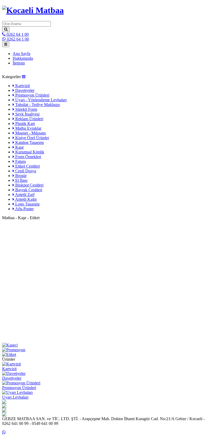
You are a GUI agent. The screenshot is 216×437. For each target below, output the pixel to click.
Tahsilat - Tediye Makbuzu (37, 104)
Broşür (20, 175)
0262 (17, 34)
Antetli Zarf (24, 194)
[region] (108, 281)
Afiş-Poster (24, 209)
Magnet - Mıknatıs (30, 133)
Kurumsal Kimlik (29, 152)
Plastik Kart (24, 123)
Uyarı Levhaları (15, 397)
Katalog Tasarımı (29, 142)
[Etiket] (108, 354)
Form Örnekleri (27, 156)
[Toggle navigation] (5, 44)
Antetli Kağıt (25, 199)
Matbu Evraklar (27, 128)
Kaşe (19, 147)
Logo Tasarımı (27, 204)
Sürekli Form (25, 109)
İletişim (19, 63)
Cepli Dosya (25, 171)
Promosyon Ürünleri (31, 95)
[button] (24, 76)
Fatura (20, 161)
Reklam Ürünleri (28, 119)
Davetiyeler (24, 90)
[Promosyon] (108, 350)
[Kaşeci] (108, 345)
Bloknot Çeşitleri (28, 185)
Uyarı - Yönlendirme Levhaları (40, 100)
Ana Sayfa (21, 53)
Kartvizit (22, 85)
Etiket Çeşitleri (27, 166)
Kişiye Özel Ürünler (31, 137)
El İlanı (20, 180)
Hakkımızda (23, 58)
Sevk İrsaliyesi (27, 114)
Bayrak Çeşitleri (28, 190)
